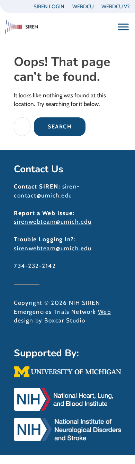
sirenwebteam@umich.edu (52, 221)
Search (60, 126)
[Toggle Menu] (123, 26)
